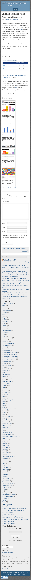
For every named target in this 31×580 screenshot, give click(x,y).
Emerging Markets (7, 365)
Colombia (4, 340)
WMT (16, 88)
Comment (13, 187)
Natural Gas (5, 422)
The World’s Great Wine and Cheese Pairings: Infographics (22, 250)
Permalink (17, 187)
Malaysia (4, 411)
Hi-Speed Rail (6, 392)
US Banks (4, 498)
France (4, 380)
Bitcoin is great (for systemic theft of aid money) (15, 519)
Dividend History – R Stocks (9, 356)
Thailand (4, 476)
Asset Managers (6, 310)
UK (3, 491)
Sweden (4, 473)
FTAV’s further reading (8, 507)
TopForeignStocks (7, 485)
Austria (4, 314)
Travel (4, 489)
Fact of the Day (6, 369)
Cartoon (4, 327)
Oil (3, 431)
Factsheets (5, 370)
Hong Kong (5, 394)
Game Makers (6, 383)
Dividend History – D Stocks (9, 352)
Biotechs (4, 319)
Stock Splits (5, 469)
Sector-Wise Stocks (7, 456)
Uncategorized (6, 493)
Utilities (4, 500)
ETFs (3, 367)
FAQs (3, 372)
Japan (3, 407)
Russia (4, 451)
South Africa (5, 460)
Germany (4, 385)
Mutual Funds (5, 420)
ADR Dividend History (8, 303)
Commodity (5, 341)
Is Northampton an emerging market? (12, 516)
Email (3, 227)
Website (4, 231)
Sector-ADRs (5, 454)
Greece (4, 389)
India (3, 396)
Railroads (4, 443)
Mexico (4, 412)
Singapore (5, 458)
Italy (3, 405)
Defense (4, 347)
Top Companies (6, 482)
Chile (3, 334)
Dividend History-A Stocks (9, 358)
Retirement (5, 449)
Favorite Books (6, 374)
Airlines (4, 307)
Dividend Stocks (6, 361)
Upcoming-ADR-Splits (8, 496)
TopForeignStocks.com (14, 3)
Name (3, 223)
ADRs (3, 305)
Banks (4, 316)
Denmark (4, 349)
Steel (3, 465)
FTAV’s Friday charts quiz (8, 523)
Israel (3, 403)
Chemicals (5, 332)
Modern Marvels (6, 416)
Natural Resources (7, 423)
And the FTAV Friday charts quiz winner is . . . (13, 510)
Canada (4, 325)
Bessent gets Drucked (8, 512)
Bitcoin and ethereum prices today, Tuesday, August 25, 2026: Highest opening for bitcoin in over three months (15, 267)
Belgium (4, 318)
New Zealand (5, 427)
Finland (4, 376)
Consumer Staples (7, 345)
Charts (4, 329)
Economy (4, 363)
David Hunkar (8, 19)
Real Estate (5, 447)
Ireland (4, 401)
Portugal (4, 442)
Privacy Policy (5, 568)
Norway (4, 429)
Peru (3, 438)
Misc (3, 414)
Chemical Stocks (6, 330)
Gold (3, 387)
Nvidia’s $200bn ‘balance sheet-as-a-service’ (14, 508)
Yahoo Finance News (10, 260)
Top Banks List (6, 480)
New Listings (5, 425)
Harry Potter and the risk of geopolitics (12, 517)
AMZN (20, 29)
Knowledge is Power (7, 409)
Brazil (3, 323)
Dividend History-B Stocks (9, 360)
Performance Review (7, 434)
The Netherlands (6, 478)
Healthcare (5, 391)
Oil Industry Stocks (7, 432)
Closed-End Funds (7, 338)
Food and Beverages (7, 378)
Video (4, 502)
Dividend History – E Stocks (9, 354)
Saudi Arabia (5, 452)
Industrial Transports (7, 400)
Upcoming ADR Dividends (9, 494)
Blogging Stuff (6, 321)
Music (3, 418)
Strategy (8, 187)
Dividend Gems (6, 350)
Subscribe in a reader (7, 552)
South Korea (5, 462)
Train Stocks (5, 487)
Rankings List (5, 445)
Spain (3, 463)
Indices (4, 398)
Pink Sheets (5, 440)
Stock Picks (5, 467)
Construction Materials (8, 343)
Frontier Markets (6, 381)
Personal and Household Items (10, 436)
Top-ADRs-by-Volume (7, 483)
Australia (4, 312)
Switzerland (5, 474)
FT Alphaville (8, 505)
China (3, 336)
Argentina (4, 309)
